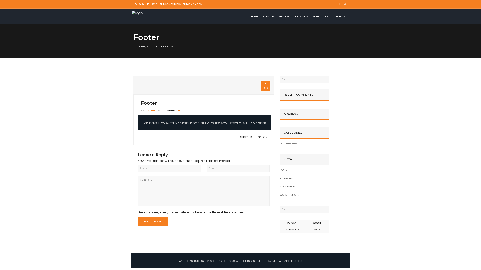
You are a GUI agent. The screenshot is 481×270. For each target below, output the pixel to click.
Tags (317, 229)
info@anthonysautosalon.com (182, 4)
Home (254, 16)
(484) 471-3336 (148, 4)
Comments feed (289, 186)
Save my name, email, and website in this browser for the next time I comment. (192, 212)
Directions (320, 16)
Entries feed (287, 178)
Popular (292, 222)
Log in (283, 170)
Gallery (284, 16)
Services (269, 16)
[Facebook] (255, 137)
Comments (292, 229)
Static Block (155, 46)
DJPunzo (151, 110)
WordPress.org (289, 194)
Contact (339, 16)
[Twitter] (259, 137)
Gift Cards (301, 16)
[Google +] (265, 137)
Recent (317, 222)
